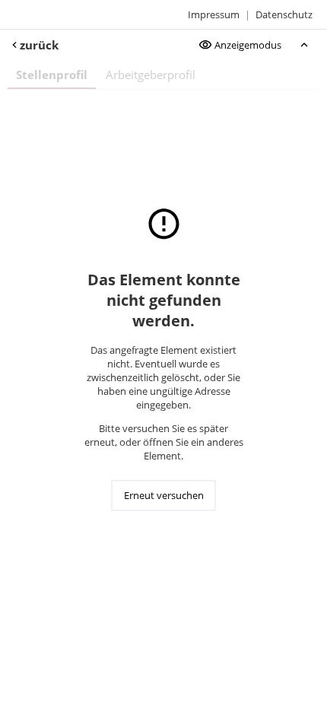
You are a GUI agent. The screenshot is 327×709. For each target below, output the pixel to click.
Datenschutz (284, 14)
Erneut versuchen (164, 496)
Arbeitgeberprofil (150, 74)
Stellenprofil (51, 74)
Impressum (214, 14)
